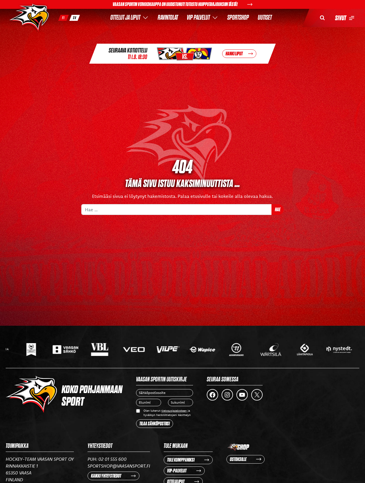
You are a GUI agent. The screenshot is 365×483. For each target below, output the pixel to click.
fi (63, 18)
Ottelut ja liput (125, 17)
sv (74, 18)
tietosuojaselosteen (174, 410)
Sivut (340, 18)
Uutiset (265, 17)
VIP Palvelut (198, 17)
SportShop (238, 17)
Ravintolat (168, 17)
